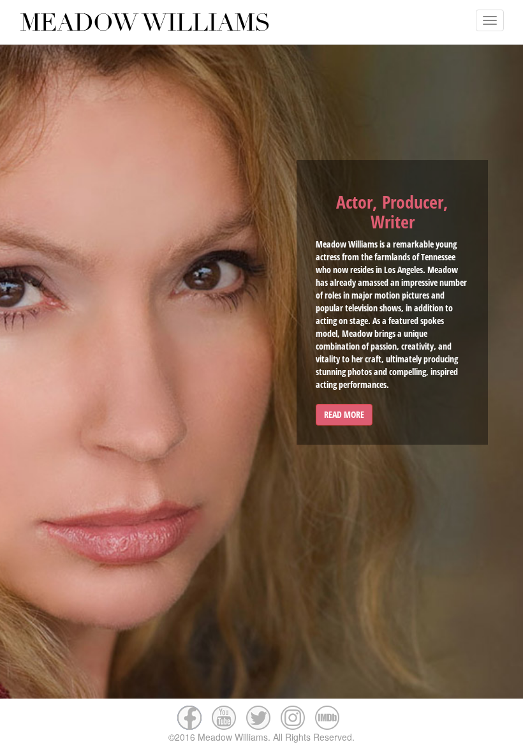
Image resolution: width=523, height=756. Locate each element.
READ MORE (344, 414)
